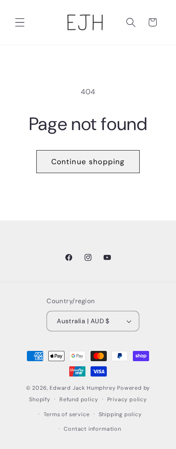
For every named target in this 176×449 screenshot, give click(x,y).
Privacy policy (127, 399)
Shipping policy (120, 414)
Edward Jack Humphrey (82, 387)
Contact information (92, 428)
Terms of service (67, 414)
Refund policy (78, 399)
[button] (20, 22)
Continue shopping (88, 161)
